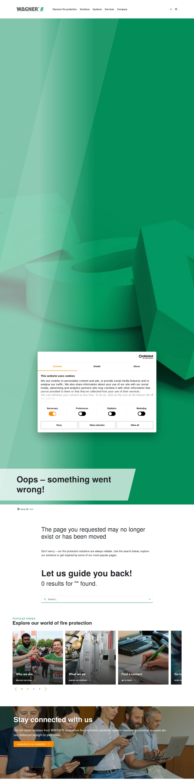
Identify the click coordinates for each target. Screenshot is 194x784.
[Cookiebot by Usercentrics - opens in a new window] (141, 357)
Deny (59, 425)
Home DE (24, 509)
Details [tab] (97, 366)
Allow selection (97, 425)
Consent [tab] (57, 366)
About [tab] (136, 366)
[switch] (82, 414)
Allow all (135, 425)
